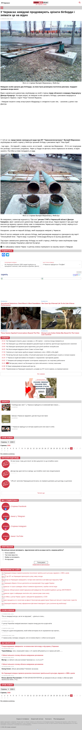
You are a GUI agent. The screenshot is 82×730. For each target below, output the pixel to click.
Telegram (69, 247)
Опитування (7, 547)
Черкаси (6, 3)
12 (33, 448)
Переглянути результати (41, 564)
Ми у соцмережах (10, 500)
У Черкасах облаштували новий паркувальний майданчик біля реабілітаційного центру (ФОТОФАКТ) (36, 590)
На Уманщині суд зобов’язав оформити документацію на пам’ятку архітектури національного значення (41, 344)
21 (60, 448)
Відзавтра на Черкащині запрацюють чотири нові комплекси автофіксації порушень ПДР (32, 580)
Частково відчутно (11, 555)
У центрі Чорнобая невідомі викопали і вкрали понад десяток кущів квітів (27, 623)
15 (42, 448)
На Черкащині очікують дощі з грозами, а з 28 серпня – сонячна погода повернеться (35, 341)
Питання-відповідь (10, 458)
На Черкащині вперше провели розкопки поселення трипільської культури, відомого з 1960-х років (35, 573)
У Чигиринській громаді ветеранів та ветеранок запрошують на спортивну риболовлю (35, 360)
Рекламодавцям (59, 719)
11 (31, 448)
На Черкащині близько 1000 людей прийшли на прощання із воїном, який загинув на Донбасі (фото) (22, 265)
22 (63, 448)
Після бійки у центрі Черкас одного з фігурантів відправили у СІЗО (24, 597)
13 (36, 448)
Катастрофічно (10, 553)
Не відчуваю (9, 559)
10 (28, 448)
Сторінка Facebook (18, 506)
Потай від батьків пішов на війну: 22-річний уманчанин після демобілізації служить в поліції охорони (40, 355)
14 (39, 448)
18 (51, 448)
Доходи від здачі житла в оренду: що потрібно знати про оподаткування (35, 471)
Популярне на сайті (11, 570)
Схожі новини (8, 610)
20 (57, 448)
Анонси (5, 401)
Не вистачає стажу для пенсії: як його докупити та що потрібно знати (34, 461)
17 (48, 448)
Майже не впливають (12, 557)
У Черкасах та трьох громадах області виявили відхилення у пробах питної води (29, 586)
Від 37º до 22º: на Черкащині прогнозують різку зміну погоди (22, 576)
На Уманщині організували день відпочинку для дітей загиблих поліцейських (32, 346)
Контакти (48, 719)
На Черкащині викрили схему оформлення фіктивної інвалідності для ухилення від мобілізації (34, 603)
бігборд (27, 230)
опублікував (30, 93)
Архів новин (7, 438)
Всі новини (41, 374)
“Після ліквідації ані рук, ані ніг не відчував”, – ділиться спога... (23, 616)
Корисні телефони (22, 719)
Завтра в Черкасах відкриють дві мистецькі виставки (29, 416)
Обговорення (8, 643)
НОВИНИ (5, 338)
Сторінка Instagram (18, 526)
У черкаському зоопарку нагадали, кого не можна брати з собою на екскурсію (28, 638)
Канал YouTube (17, 536)
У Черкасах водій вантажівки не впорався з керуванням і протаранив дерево (32, 358)
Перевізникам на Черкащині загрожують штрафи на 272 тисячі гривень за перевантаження (37, 369)
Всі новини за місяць (7, 454)
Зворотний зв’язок (37, 719)
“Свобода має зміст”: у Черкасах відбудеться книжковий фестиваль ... (35, 405)
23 (65, 448)
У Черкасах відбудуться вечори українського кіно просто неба (32, 427)
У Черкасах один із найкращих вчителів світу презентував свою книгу (25, 593)
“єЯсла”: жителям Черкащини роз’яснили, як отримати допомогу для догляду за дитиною (41, 481)
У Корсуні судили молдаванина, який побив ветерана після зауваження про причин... (31, 630)
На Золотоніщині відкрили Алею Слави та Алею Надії (24, 349)
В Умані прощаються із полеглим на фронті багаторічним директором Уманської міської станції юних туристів (39, 600)
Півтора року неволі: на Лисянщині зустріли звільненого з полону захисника (34, 363)
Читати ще (41, 493)
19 (54, 448)
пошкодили (40, 230)
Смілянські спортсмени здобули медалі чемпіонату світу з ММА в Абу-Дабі (32, 352)
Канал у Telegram (18, 516)
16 (45, 448)
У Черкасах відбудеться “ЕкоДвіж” (54, 264)
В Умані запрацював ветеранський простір (20, 366)
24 (68, 448)
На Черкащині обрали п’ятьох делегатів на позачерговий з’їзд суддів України (28, 583)
